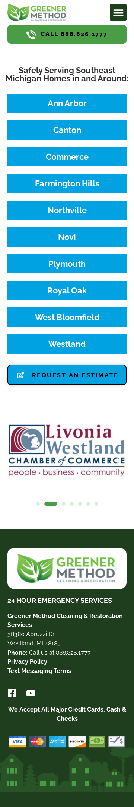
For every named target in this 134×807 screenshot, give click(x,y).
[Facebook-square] (12, 693)
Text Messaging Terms (39, 670)
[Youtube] (30, 693)
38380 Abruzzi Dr (31, 634)
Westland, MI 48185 (34, 643)
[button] (118, 12)
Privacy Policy (27, 661)
